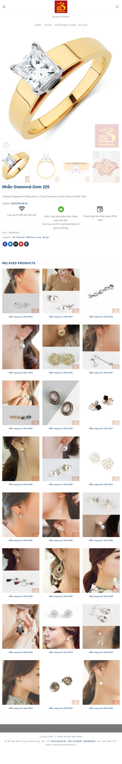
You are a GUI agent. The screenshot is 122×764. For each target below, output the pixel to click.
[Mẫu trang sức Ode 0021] (101, 458)
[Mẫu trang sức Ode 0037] (101, 347)
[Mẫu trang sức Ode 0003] (20, 347)
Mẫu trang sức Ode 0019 (61, 652)
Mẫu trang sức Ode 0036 (21, 540)
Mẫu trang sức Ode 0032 (61, 596)
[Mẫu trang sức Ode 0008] (101, 514)
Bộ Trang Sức (19, 237)
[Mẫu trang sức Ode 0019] (61, 626)
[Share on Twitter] (10, 244)
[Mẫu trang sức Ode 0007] (61, 291)
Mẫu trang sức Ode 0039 (101, 708)
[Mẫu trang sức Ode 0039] (101, 682)
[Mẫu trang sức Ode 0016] (101, 291)
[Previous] (8, 90)
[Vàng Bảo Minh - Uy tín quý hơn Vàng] (61, 7)
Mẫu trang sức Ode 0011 (61, 708)
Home (37, 25)
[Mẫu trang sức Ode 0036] (20, 514)
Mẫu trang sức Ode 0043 (21, 316)
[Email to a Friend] (15, 244)
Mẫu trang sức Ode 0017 (101, 428)
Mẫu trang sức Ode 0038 (61, 540)
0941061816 (89, 741)
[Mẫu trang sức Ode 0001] (61, 347)
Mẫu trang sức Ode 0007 (61, 316)
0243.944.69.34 (19, 203)
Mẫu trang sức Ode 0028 (101, 596)
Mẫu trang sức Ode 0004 (61, 484)
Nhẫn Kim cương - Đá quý (71, 25)
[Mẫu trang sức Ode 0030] (20, 458)
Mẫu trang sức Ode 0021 (101, 484)
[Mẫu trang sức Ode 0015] (61, 403)
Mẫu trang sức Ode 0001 (61, 372)
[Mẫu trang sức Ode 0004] (61, 458)
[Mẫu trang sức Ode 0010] (101, 626)
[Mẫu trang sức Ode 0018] (20, 626)
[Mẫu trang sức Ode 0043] (20, 291)
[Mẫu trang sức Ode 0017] (101, 403)
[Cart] (117, 6)
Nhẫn (48, 25)
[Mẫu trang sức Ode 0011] (61, 682)
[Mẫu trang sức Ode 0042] (20, 403)
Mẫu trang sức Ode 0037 (101, 372)
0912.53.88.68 (75, 741)
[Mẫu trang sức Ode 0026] (20, 570)
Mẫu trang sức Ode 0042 (21, 428)
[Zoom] (6, 145)
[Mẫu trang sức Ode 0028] (101, 570)
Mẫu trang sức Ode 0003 (21, 372)
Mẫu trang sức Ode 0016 (101, 316)
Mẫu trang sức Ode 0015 (61, 428)
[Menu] (4, 6)
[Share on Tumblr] (26, 244)
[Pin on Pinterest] (21, 244)
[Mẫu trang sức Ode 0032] (61, 570)
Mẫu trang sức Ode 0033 (21, 708)
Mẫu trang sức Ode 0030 (21, 484)
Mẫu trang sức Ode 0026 (21, 596)
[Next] (113, 90)
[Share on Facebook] (5, 244)
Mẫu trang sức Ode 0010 (101, 652)
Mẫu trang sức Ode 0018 (21, 652)
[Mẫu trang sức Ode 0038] (61, 514)
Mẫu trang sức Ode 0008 (101, 540)
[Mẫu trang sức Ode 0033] (20, 682)
